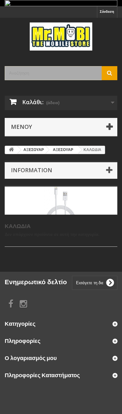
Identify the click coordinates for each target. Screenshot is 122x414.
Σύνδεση (107, 11)
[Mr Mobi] (61, 36)
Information (31, 170)
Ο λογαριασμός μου (31, 358)
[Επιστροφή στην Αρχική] (11, 150)
